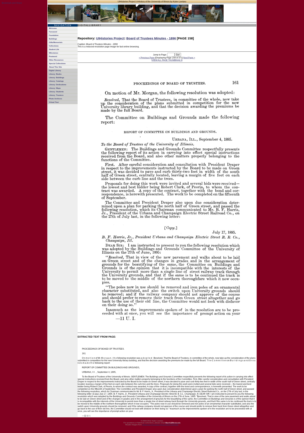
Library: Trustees (56, 95)
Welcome (53, 28)
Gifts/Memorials (55, 42)
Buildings (53, 39)
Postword (53, 56)
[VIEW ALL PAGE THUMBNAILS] (166, 60)
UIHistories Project (110, 38)
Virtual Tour (54, 102)
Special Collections (57, 63)
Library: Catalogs (56, 81)
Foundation (53, 35)
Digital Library (55, 70)
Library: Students (56, 92)
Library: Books (55, 74)
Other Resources (56, 60)
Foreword (53, 32)
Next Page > (189, 58)
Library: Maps (55, 88)
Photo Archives (55, 99)
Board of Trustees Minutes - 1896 (151, 38)
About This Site (55, 67)
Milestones (53, 53)
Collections (54, 46)
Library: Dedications (57, 85)
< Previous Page (147, 58)
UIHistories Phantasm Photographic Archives (160, 425)
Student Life (54, 49)
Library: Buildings (56, 78)
